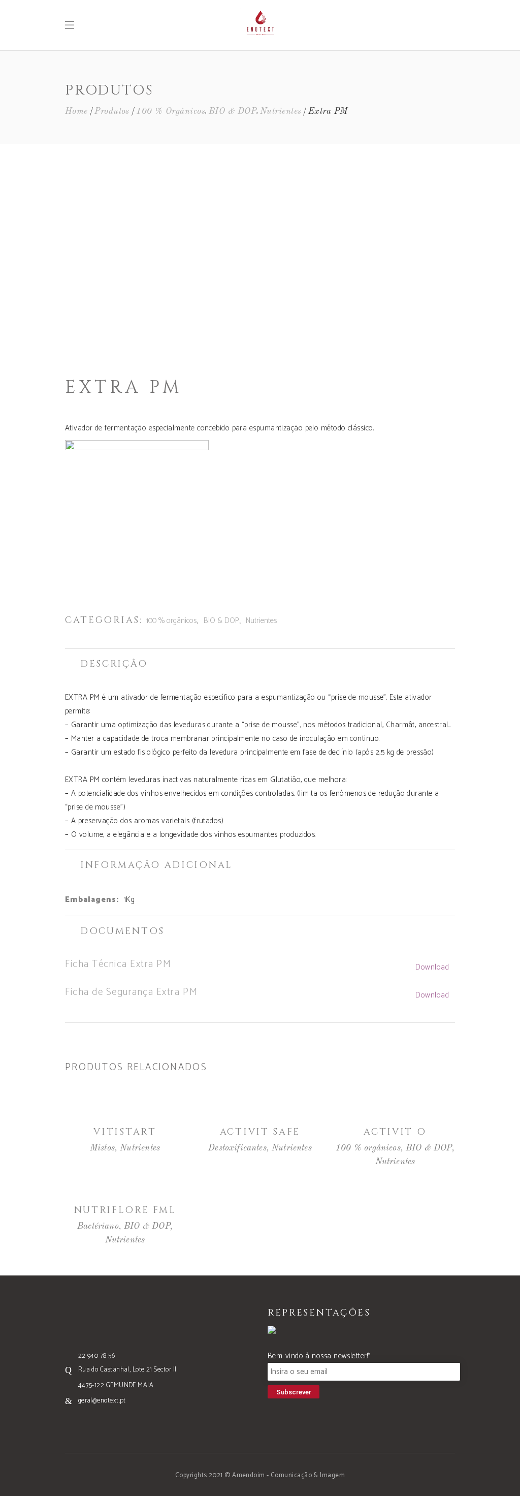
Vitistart (124, 1132)
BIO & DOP (232, 111)
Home (76, 111)
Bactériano (98, 1226)
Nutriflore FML (125, 1210)
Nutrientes (281, 111)
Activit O (395, 1132)
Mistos (102, 1148)
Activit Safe (260, 1132)
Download (432, 967)
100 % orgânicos (170, 111)
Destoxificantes (237, 1148)
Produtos (111, 111)
